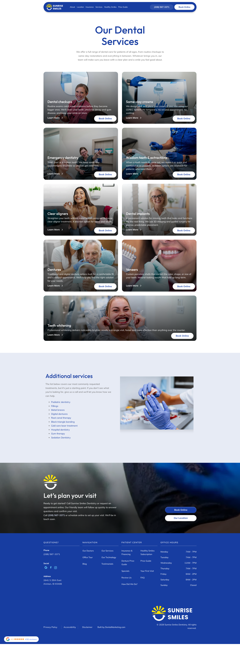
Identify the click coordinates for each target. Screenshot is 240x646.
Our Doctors (88, 550)
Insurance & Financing (127, 552)
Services (99, 7)
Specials (125, 571)
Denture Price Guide (128, 563)
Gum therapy (58, 433)
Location (80, 7)
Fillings (54, 406)
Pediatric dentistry (60, 402)
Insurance (90, 7)
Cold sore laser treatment (64, 425)
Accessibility (70, 627)
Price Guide (123, 7)
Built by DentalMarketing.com (111, 627)
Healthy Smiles (110, 7)
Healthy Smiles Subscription (147, 552)
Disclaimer (87, 627)
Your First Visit (147, 571)
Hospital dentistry (60, 429)
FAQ (142, 577)
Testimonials (107, 564)
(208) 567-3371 (57, 515)
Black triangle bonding (63, 421)
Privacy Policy (50, 627)
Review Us (127, 577)
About (72, 7)
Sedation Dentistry (61, 437)
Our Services (107, 550)
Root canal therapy (61, 417)
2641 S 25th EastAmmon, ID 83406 (53, 582)
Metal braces (58, 409)
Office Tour (87, 557)
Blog (84, 564)
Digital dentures (59, 413)
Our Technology (109, 557)
